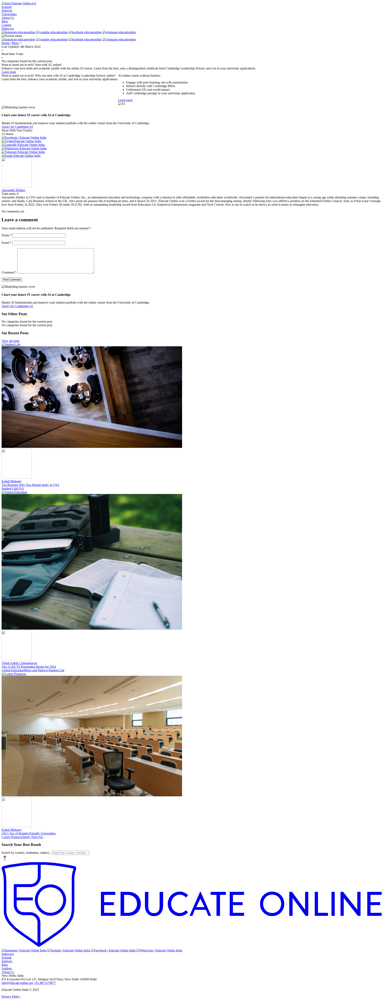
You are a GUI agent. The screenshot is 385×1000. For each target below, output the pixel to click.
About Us (8, 17)
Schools (7, 7)
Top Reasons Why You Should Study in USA (31, 485)
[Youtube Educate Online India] (68, 950)
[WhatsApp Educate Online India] (159, 950)
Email (6, 242)
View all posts (10, 340)
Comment (9, 272)
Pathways (8, 28)
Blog (5, 21)
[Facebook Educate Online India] (113, 950)
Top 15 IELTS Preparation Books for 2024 (29, 666)
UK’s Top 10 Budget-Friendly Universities (29, 833)
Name (7, 235)
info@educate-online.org (17, 983)
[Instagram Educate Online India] (24, 950)
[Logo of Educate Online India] (192, 905)
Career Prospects (12, 837)
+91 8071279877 (45, 983)
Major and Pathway (36, 670)
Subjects (7, 10)
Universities (9, 14)
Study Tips (29, 837)
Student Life (9, 488)
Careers (6, 25)
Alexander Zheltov (13, 190)
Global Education (13, 670)
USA (20, 488)
